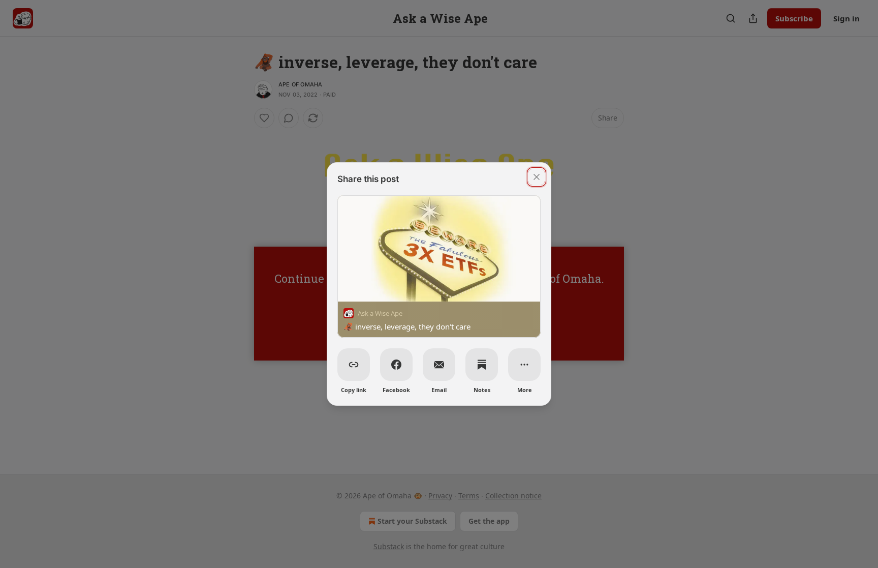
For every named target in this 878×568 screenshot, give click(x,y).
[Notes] (481, 364)
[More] (524, 364)
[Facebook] (396, 364)
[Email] (439, 364)
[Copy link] (353, 364)
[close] (536, 177)
